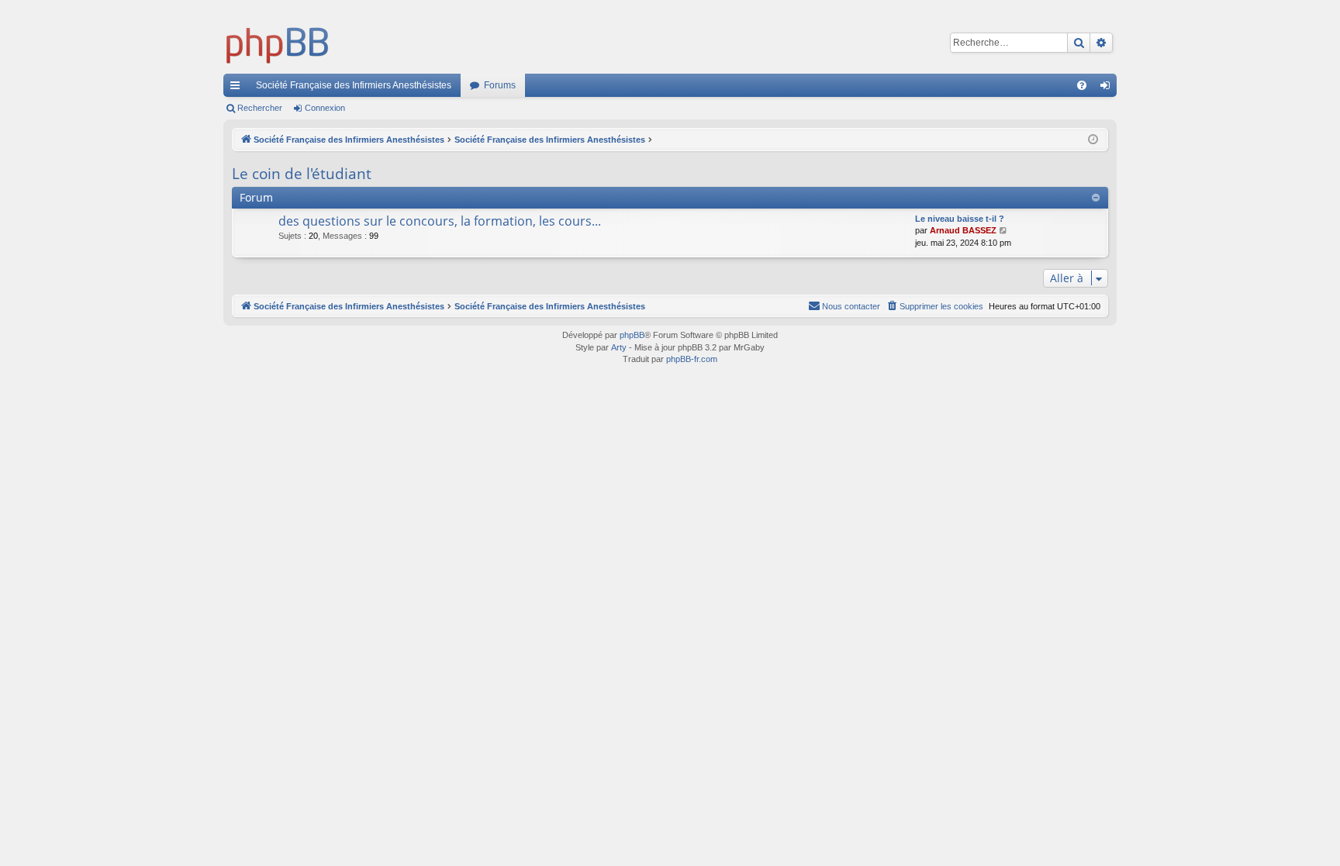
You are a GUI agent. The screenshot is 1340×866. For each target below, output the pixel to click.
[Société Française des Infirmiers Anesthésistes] (277, 43)
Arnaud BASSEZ (963, 230)
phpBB (632, 335)
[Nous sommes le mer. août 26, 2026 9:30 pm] (1093, 140)
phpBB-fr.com (691, 359)
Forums (500, 85)
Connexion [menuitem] (1108, 88)
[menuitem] (1081, 85)
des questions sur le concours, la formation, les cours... (439, 220)
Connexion (325, 107)
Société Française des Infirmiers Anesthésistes (353, 85)
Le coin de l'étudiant (301, 174)
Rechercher (259, 107)
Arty (619, 347)
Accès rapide (238, 88)
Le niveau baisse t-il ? (959, 218)
